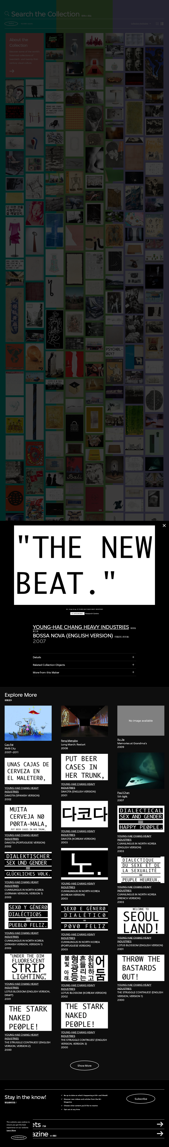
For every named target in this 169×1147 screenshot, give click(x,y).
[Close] (164, 525)
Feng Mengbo (69, 740)
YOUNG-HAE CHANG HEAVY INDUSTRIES (81, 627)
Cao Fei (9, 744)
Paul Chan (123, 792)
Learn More (11, 1130)
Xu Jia (120, 739)
